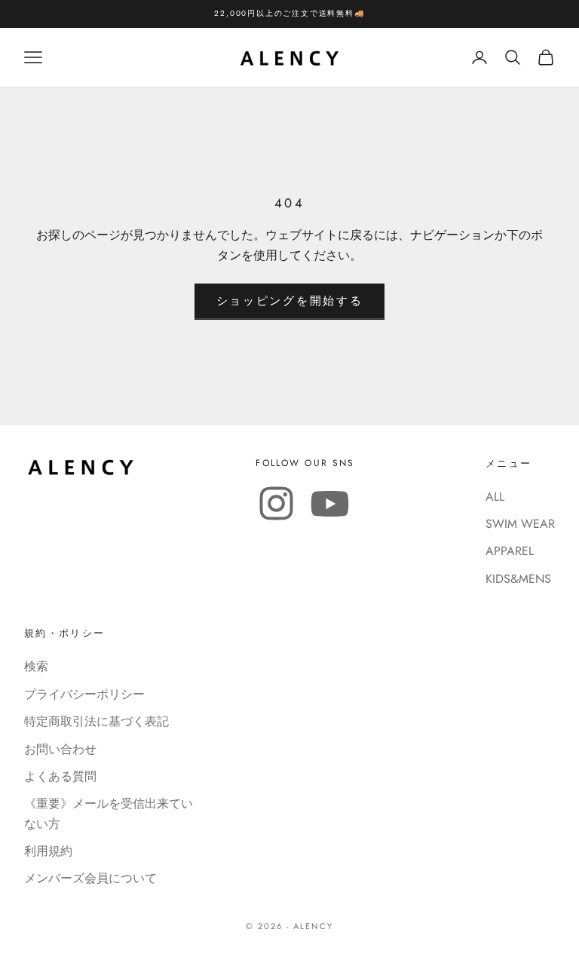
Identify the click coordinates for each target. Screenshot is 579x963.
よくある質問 (60, 776)
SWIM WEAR (520, 523)
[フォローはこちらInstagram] (276, 503)
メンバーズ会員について (90, 878)
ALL (495, 496)
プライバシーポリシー (84, 694)
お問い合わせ (60, 749)
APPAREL (510, 551)
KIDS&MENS (518, 578)
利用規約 (48, 851)
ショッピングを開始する (289, 301)
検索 (36, 666)
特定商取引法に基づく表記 (96, 721)
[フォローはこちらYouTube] (330, 503)
